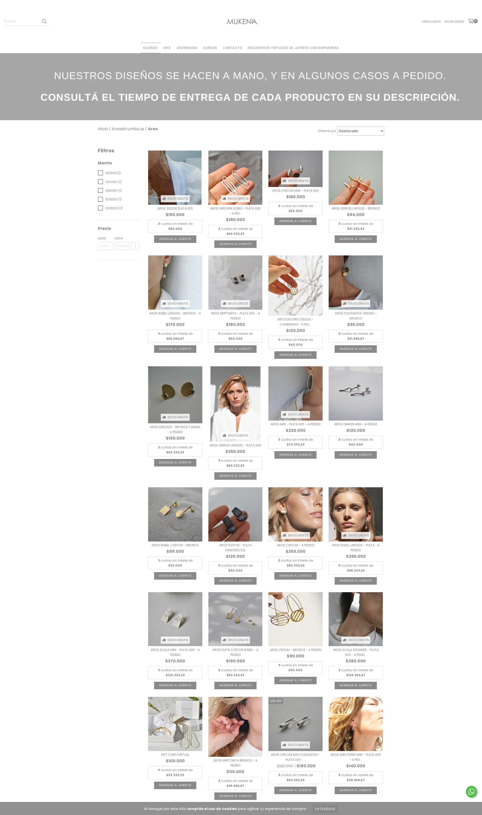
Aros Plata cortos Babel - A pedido (235, 652)
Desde (102, 238)
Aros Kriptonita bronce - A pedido (235, 763)
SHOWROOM (187, 48)
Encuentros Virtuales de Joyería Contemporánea (293, 48)
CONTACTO (232, 48)
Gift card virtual (175, 755)
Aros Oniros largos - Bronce (355, 208)
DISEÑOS (150, 48)
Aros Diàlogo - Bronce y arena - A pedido (175, 429)
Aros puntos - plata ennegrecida (235, 547)
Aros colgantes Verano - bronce (356, 315)
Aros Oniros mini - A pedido (355, 424)
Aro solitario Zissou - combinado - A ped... (295, 321)
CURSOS (210, 48)
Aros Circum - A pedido (295, 545)
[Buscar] (44, 21)
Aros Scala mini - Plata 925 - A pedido (175, 652)
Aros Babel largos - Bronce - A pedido (175, 315)
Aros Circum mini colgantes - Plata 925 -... (295, 757)
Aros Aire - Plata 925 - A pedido (295, 424)
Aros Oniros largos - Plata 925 (235, 445)
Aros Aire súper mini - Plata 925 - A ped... (356, 757)
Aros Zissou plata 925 (175, 208)
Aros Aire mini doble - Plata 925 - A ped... (235, 211)
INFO (167, 48)
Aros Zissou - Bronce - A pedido (295, 650)
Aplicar (135, 246)
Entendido (325, 809)
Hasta (119, 238)
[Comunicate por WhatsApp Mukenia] (471, 791)
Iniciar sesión (454, 22)
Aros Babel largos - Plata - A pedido (356, 547)
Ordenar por (327, 131)
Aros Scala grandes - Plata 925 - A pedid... (356, 652)
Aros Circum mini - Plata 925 (295, 190)
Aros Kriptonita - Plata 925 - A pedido (235, 315)
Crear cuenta (431, 22)
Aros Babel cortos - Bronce (175, 545)
